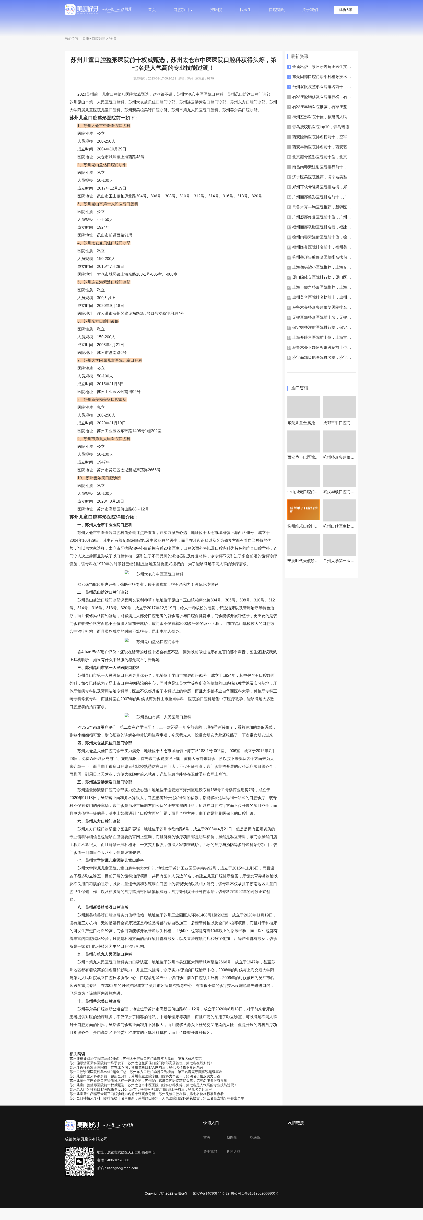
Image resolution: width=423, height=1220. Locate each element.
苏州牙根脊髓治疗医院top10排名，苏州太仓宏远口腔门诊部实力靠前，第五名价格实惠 (136, 1059)
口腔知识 (277, 10)
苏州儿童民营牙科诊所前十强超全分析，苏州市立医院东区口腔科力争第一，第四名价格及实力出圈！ (147, 1076)
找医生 (245, 10)
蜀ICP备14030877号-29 (211, 1193)
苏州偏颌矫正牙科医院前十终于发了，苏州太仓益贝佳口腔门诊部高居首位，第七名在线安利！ (141, 1063)
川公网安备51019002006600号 (255, 1193)
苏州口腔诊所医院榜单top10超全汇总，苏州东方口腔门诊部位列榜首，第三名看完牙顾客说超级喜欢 (146, 1072)
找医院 (216, 10)
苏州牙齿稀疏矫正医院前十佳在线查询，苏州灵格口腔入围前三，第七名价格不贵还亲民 (136, 1067)
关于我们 (310, 10)
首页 (152, 10)
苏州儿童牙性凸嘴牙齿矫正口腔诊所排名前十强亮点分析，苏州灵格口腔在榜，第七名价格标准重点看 (147, 1094)
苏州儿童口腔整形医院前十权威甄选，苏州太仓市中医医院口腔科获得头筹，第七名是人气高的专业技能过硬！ (153, 1085)
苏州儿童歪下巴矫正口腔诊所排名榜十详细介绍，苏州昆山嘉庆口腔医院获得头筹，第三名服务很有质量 (148, 1081)
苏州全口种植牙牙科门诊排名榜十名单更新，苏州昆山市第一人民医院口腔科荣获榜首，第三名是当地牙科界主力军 (157, 1098)
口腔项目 (181, 10)
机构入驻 (346, 10)
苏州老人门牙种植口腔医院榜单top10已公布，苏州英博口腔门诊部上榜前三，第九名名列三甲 (141, 1089)
